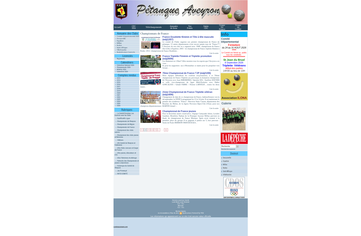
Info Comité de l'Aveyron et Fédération (125, 144)
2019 (118, 91)
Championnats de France (125, 127)
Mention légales (181, 211)
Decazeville (121, 39)
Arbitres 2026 (121, 69)
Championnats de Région (125, 124)
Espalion (119, 41)
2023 (118, 99)
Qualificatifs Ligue (123, 118)
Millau (119, 43)
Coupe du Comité (238, 27)
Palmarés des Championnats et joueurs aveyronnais (127, 162)
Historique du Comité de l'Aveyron (124, 167)
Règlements (120, 59)
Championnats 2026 (123, 67)
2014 (118, 80)
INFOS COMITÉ (122, 174)
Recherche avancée (228, 149)
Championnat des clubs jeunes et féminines (126, 136)
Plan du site (174, 213)
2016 (118, 84)
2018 (118, 89)
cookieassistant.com (121, 227)
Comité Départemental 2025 (127, 36)
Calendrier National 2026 (125, 65)
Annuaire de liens (174, 27)
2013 (118, 78)
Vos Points (190, 27)
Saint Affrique (121, 48)
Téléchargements (154, 27)
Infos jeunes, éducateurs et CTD (125, 154)
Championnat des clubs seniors (124, 131)
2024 (118, 101)
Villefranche (121, 50)
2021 (118, 95)
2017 (118, 87)
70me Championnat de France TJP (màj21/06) (186, 73)
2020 (118, 93)
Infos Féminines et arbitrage (127, 158)
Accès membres (163, 213)
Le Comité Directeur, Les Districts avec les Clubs (124, 114)
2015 (118, 82)
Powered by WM (198, 213)
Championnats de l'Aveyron (126, 121)
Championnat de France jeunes (179, 111)
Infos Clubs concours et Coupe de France (126, 149)
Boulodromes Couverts (125, 52)
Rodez (119, 45)
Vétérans (120, 140)
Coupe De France (222, 27)
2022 (118, 97)
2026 (118, 106)
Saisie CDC (206, 27)
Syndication (186, 213)
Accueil (117, 27)
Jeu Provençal (122, 171)
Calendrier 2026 (122, 72)
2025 (118, 104)
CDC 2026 (134, 27)
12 (166, 130)
